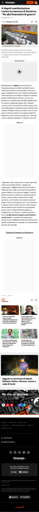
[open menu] (2, 2)
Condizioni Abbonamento (18, 425)
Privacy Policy (23, 422)
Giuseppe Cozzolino (12, 21)
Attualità (4, 295)
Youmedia (4, 422)
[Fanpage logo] (10, 2)
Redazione (31, 425)
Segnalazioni (13, 422)
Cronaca (10, 295)
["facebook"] (20, 405)
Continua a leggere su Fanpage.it (19, 232)
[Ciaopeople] (19, 507)
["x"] (16, 405)
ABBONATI (30, 2)
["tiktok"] (3, 405)
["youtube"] (11, 405)
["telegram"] (24, 405)
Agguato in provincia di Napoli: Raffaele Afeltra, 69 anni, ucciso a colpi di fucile (19, 381)
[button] (36, 21)
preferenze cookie (6, 428)
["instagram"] (7, 405)
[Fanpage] (19, 458)
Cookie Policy (5, 425)
